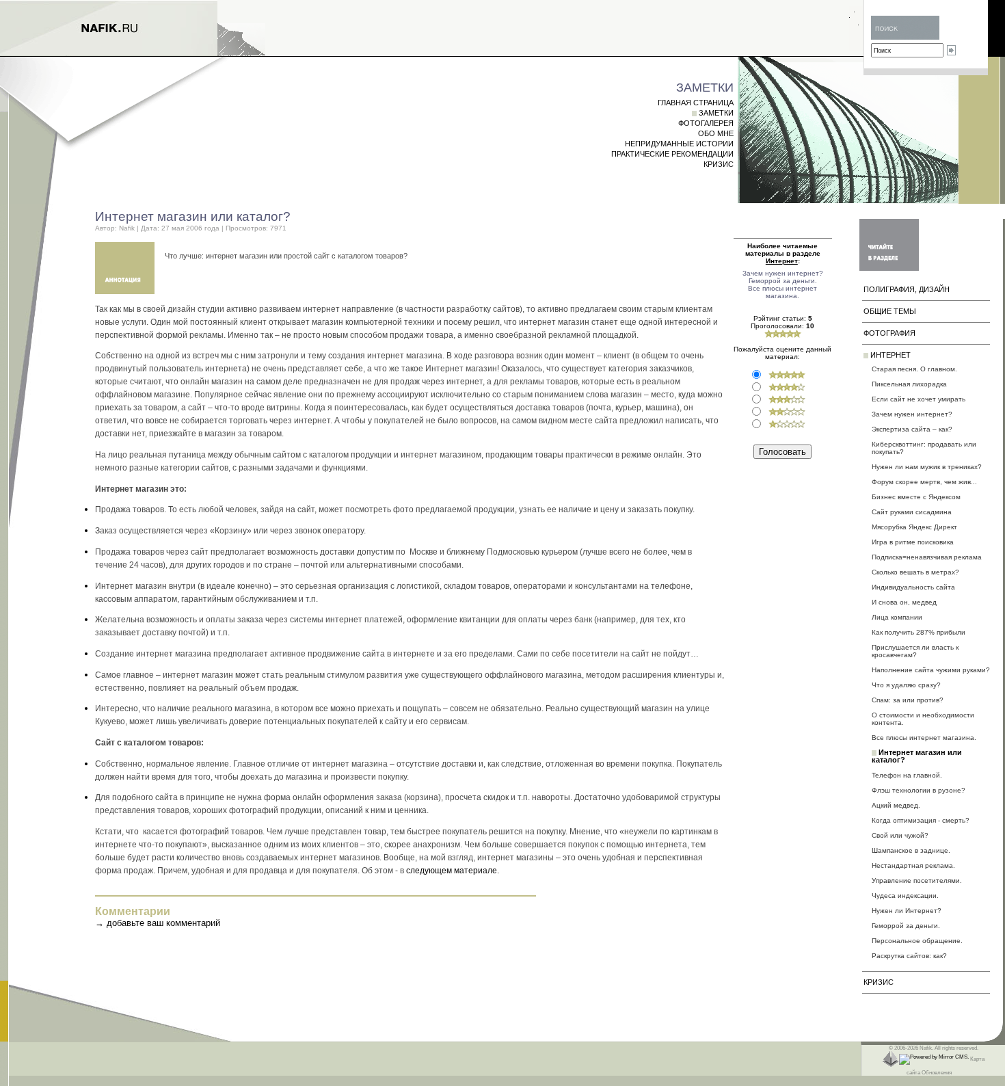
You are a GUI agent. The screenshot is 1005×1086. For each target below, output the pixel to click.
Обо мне (716, 133)
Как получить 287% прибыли (918, 632)
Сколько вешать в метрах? (915, 572)
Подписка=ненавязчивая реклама (927, 557)
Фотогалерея (706, 123)
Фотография (889, 333)
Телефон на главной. (907, 775)
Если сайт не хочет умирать (918, 399)
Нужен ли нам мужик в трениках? (927, 467)
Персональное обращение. (917, 940)
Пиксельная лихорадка (909, 384)
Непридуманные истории (679, 144)
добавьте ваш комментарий (163, 923)
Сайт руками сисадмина (912, 512)
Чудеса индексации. (905, 895)
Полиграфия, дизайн (906, 289)
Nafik (127, 228)
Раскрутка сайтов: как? (909, 955)
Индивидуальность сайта (913, 587)
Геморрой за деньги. (783, 280)
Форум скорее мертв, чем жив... (924, 482)
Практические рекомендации (672, 154)
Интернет (890, 355)
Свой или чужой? (900, 835)
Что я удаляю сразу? (906, 685)
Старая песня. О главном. (914, 369)
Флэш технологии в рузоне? (918, 790)
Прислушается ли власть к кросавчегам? (915, 651)
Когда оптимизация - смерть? (920, 820)
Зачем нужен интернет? (782, 273)
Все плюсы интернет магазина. (782, 292)
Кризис (719, 164)
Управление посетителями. (917, 880)
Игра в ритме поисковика (913, 542)
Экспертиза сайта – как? (912, 429)
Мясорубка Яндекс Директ (914, 527)
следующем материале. (452, 870)
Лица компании (897, 617)
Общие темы (889, 311)
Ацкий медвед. (896, 805)
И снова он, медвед (904, 602)
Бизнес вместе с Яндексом (916, 497)
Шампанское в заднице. (911, 850)
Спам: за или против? (907, 700)
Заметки (716, 113)
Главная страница (696, 102)
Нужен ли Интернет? (906, 910)
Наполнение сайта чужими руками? (931, 670)
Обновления (937, 1073)
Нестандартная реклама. (913, 865)
